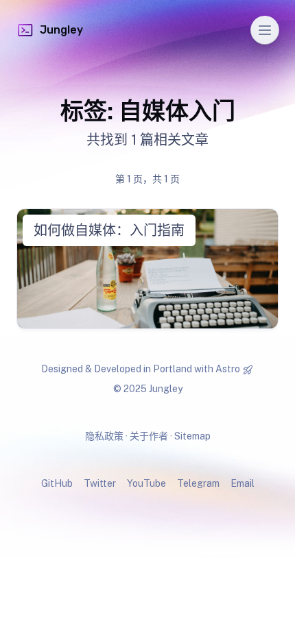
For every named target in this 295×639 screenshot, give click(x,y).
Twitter (100, 483)
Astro (227, 368)
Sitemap (192, 436)
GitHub (57, 483)
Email (243, 483)
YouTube (146, 483)
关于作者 (149, 436)
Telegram (198, 483)
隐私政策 (104, 436)
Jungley (61, 29)
